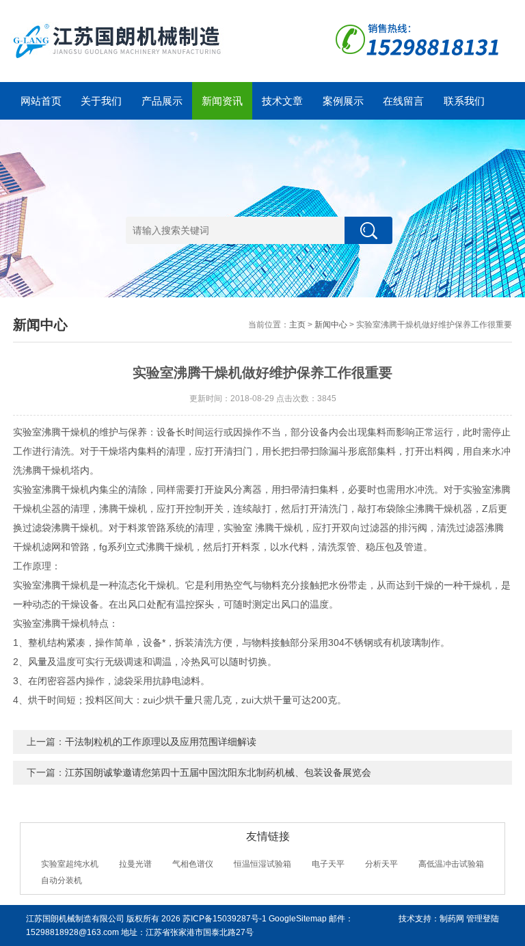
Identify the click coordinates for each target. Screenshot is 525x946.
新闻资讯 (222, 101)
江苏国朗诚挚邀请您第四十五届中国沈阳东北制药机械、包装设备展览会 (218, 772)
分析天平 (381, 864)
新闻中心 (330, 324)
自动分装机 (61, 880)
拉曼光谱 (135, 864)
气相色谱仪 (192, 864)
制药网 (452, 918)
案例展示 (343, 101)
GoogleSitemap (298, 918)
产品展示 (162, 101)
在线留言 (403, 101)
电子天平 (328, 864)
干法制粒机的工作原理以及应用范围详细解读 (160, 741)
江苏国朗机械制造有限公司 (75, 918)
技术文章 (282, 101)
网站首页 (41, 101)
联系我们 (464, 101)
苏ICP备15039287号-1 (225, 918)
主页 (297, 324)
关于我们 (101, 101)
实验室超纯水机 (69, 864)
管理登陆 (482, 918)
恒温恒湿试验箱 (262, 864)
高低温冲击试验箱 (451, 864)
